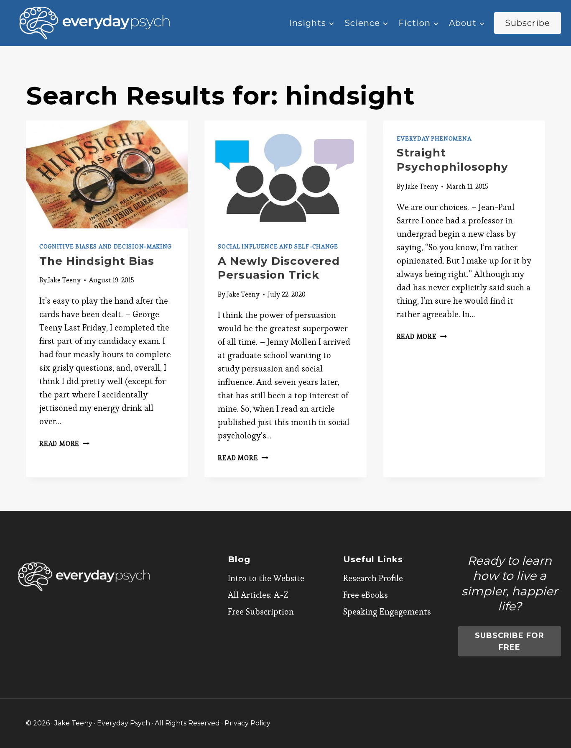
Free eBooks (365, 594)
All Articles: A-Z (258, 594)
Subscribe (527, 23)
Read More (64, 443)
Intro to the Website (266, 578)
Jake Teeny (64, 280)
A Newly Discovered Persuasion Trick (279, 268)
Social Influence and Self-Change (278, 246)
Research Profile (373, 578)
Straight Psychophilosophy (452, 160)
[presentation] (107, 174)
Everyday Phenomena (434, 138)
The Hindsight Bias (96, 261)
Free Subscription (261, 611)
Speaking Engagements (387, 611)
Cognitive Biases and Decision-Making (105, 246)
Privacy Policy (247, 723)
